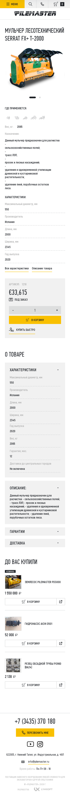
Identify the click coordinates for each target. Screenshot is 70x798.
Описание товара (42, 268)
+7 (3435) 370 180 (35, 721)
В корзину (37, 320)
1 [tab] (32, 97)
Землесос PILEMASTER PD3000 (43, 582)
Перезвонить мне (38, 732)
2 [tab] (40, 97)
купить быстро (25, 329)
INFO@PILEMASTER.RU (38, 761)
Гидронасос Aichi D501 (38, 623)
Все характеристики (17, 268)
